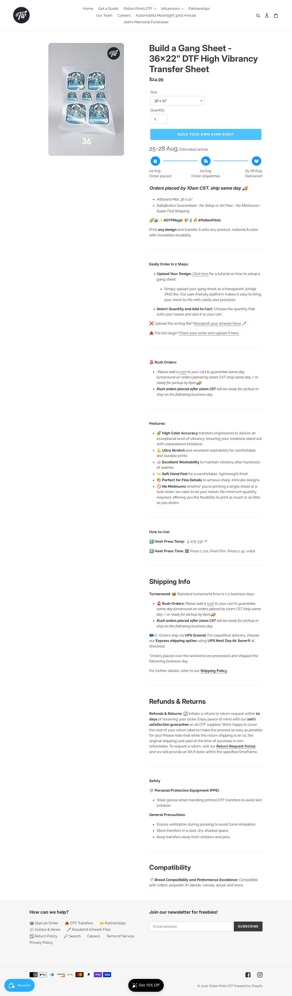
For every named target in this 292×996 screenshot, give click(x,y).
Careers (93, 936)
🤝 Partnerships (112, 923)
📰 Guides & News (44, 929)
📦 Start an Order (43, 923)
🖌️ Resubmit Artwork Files (89, 929)
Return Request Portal (235, 746)
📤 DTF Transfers (79, 923)
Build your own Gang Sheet (206, 134)
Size (153, 92)
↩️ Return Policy (43, 936)
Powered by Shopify (248, 986)
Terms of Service (120, 936)
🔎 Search (72, 936)
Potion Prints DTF (221, 986)
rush (183, 372)
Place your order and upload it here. (209, 333)
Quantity (157, 110)
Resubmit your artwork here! (217, 323)
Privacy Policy (41, 942)
